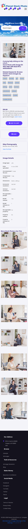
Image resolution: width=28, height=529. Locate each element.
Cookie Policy (7, 508)
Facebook (6, 483)
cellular (14, 91)
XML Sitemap (6, 521)
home (22, 78)
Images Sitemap (16, 521)
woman (16, 87)
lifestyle (10, 83)
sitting (5, 87)
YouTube (5, 489)
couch (5, 78)
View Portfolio (7, 149)
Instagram (6, 486)
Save (14, 134)
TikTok (5, 494)
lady (4, 83)
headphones (7, 95)
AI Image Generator (9, 464)
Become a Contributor (9, 475)
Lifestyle (5, 453)
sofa (10, 87)
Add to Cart (14, 123)
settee (17, 83)
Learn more (18, 117)
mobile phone (7, 99)
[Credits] (13, 9)
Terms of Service (8, 502)
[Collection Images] (5, 9)
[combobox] (14, 28)
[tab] (14, 525)
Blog (4, 467)
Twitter (5, 491)
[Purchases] (9, 9)
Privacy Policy (7, 505)
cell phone (6, 91)
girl (17, 78)
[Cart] (18, 9)
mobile (15, 95)
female (11, 78)
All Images (6, 456)
